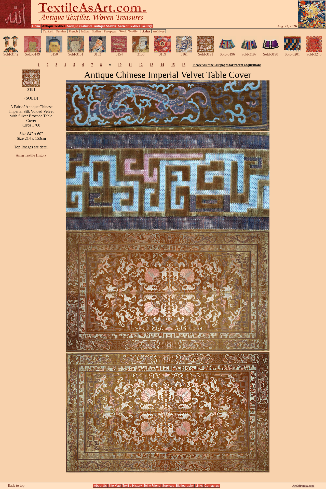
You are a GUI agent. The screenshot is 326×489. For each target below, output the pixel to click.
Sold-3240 (313, 54)
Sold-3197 (248, 54)
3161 (184, 54)
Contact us (212, 485)
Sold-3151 (75, 54)
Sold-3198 (270, 54)
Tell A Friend (152, 485)
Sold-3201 (292, 54)
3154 (119, 54)
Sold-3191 (205, 54)
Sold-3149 (32, 54)
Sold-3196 (227, 54)
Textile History (132, 485)
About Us (100, 485)
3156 (140, 54)
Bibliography (184, 485)
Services (168, 485)
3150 (54, 54)
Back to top (16, 485)
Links (199, 485)
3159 (162, 54)
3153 (97, 54)
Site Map (114, 485)
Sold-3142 (10, 54)
